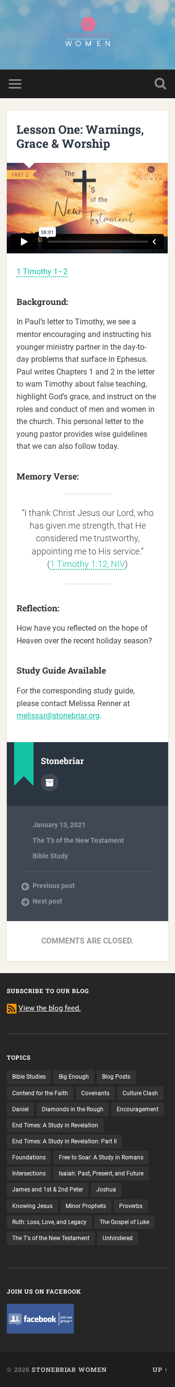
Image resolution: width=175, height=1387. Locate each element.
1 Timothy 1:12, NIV (87, 564)
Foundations (29, 1157)
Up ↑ (160, 1369)
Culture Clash (140, 1093)
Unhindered (118, 1238)
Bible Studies (29, 1076)
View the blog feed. (49, 1008)
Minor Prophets (86, 1206)
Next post (47, 901)
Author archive (49, 782)
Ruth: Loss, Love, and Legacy (49, 1222)
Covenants (95, 1093)
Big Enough (74, 1076)
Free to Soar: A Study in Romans (101, 1157)
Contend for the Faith (40, 1093)
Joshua (106, 1189)
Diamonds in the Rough (73, 1109)
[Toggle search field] (160, 84)
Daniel (20, 1109)
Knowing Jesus (32, 1206)
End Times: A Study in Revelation (55, 1125)
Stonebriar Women (69, 1369)
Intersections (29, 1173)
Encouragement (137, 1109)
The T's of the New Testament (78, 840)
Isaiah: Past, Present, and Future (101, 1173)
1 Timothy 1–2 (42, 271)
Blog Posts (116, 1076)
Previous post (54, 885)
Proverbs (130, 1206)
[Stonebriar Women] (87, 35)
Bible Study (50, 856)
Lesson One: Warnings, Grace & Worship (80, 136)
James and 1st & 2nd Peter (47, 1189)
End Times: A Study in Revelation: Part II (64, 1141)
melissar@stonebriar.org (58, 715)
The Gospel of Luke (124, 1222)
